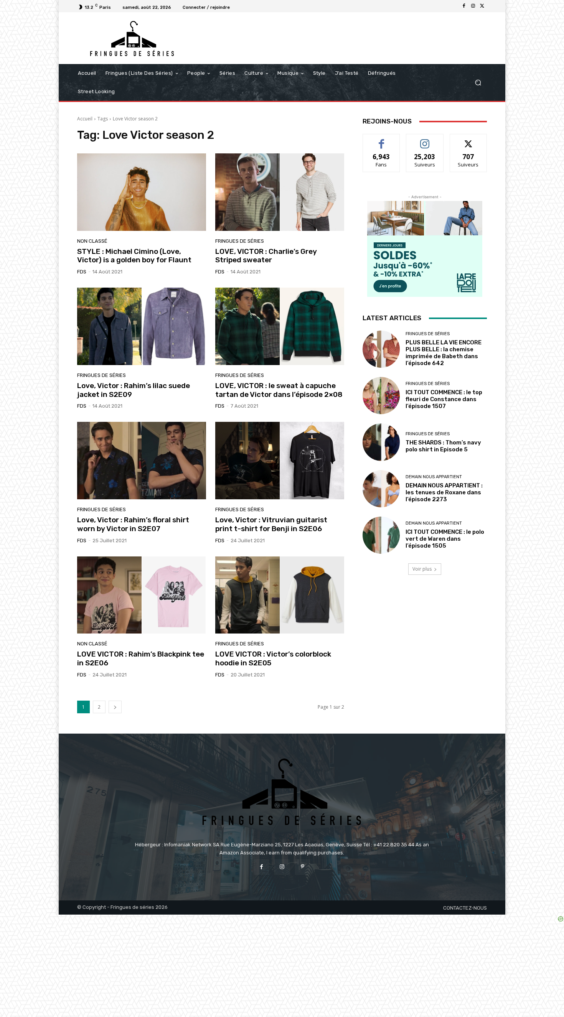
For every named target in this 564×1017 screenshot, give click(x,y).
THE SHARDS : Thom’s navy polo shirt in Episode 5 (443, 446)
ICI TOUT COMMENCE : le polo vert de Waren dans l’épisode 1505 (445, 538)
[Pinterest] (302, 866)
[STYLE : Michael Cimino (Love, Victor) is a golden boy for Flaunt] (141, 192)
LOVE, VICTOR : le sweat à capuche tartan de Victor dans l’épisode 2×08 (279, 390)
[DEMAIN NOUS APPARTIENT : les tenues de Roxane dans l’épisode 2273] (381, 488)
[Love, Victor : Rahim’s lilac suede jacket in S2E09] (141, 326)
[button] (478, 83)
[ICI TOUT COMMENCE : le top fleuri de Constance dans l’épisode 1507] (381, 395)
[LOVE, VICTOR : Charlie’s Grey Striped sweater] (279, 192)
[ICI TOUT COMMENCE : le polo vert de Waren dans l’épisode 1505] (381, 535)
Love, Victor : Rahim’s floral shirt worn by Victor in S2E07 (133, 524)
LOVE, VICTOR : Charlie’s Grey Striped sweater (266, 256)
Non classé (92, 241)
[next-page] (115, 707)
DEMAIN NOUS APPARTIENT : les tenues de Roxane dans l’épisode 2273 (444, 492)
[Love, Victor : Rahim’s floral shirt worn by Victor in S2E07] (141, 460)
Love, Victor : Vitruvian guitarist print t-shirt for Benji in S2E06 (271, 524)
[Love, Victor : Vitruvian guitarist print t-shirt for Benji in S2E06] (279, 460)
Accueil (84, 118)
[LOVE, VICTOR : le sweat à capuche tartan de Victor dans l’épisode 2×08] (279, 326)
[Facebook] (463, 6)
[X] (482, 6)
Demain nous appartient (434, 477)
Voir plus (422, 569)
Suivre (425, 140)
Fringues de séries (239, 241)
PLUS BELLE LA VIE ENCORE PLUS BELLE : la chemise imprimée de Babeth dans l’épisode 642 (444, 353)
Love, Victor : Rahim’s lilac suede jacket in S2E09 (133, 390)
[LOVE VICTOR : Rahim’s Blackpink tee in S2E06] (141, 595)
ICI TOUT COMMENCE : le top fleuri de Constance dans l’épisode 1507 (444, 399)
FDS (81, 272)
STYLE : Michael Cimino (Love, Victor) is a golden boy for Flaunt (134, 256)
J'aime (381, 140)
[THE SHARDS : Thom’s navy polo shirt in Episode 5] (381, 442)
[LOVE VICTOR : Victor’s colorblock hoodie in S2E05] (279, 595)
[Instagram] (473, 6)
